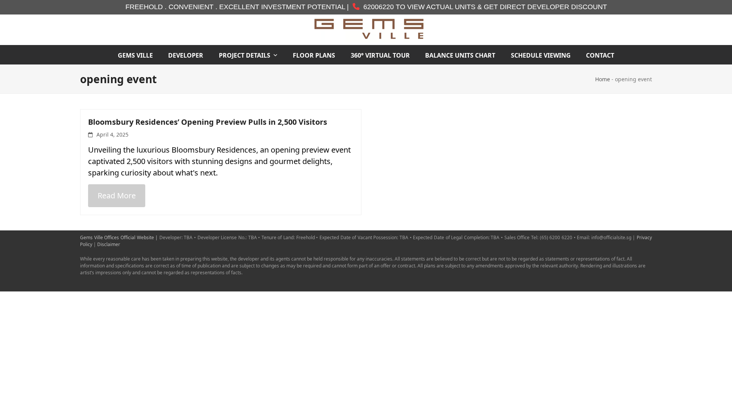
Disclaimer (108, 244)
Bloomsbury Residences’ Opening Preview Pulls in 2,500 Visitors (207, 122)
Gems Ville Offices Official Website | (119, 237)
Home (602, 79)
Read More (117, 195)
